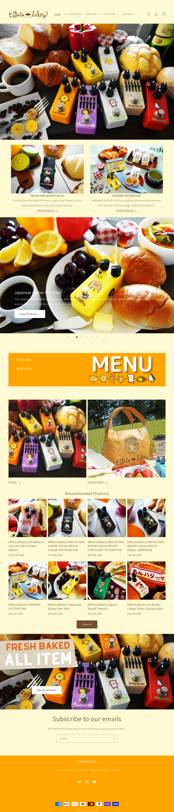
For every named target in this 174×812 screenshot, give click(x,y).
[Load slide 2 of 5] (81, 337)
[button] (92, 14)
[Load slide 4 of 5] (92, 337)
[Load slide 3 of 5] (87, 337)
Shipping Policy (99, 770)
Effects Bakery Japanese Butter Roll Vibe (64, 606)
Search (58, 770)
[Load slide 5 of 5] (97, 337)
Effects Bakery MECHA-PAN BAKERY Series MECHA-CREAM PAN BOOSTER (66, 546)
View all (87, 624)
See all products (47, 690)
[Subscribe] (113, 739)
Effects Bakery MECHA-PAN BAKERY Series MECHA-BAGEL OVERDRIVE (145, 546)
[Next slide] (105, 337)
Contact (115, 770)
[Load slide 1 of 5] (76, 337)
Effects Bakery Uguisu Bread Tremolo (102, 606)
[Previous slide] (68, 337)
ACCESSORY (96, 482)
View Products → (47, 210)
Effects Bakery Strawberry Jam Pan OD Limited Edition (26, 546)
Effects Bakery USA (90, 810)
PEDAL (12, 482)
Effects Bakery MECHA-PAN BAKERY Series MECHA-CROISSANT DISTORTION (106, 546)
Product (69, 770)
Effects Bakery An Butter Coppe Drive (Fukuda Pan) (145, 606)
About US (82, 770)
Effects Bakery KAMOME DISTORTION (24, 606)
